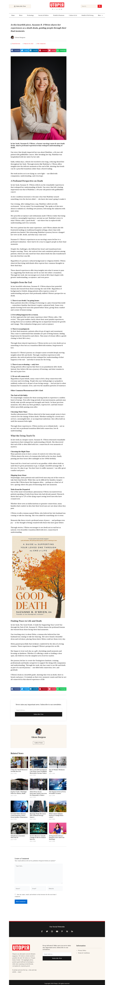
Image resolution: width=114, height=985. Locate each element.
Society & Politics (43, 15)
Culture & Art (73, 15)
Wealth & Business (58, 15)
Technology (30, 15)
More (99, 15)
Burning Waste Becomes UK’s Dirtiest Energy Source (38, 815)
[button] (15, 50)
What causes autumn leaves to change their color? (56, 815)
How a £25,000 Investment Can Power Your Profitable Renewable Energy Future (38, 771)
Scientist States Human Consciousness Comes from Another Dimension (19, 815)
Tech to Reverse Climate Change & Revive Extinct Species (38, 837)
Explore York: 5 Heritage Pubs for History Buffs (19, 792)
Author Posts (38, 743)
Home (13, 15)
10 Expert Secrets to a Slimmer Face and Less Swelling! (56, 837)
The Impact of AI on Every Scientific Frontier (57, 792)
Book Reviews (16, 43)
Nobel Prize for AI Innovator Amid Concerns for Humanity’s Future (38, 793)
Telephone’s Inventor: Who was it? (18, 836)
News (20, 15)
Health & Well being (87, 15)
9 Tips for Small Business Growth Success (19, 770)
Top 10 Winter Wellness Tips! (57, 770)
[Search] (100, 6)
